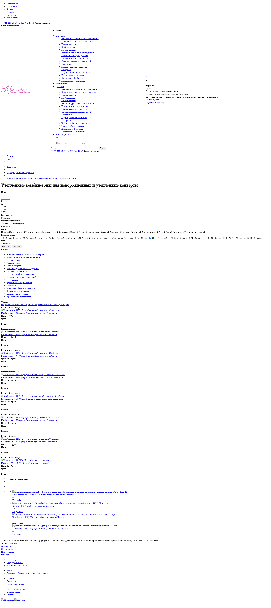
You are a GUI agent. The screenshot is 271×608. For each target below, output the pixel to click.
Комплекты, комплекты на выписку (78, 41)
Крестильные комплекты (73, 81)
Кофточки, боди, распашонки (75, 72)
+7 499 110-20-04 (9, 22)
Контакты (11, 570)
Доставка (11, 581)
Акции (10, 156)
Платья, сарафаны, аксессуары (76, 58)
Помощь (5, 554)
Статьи (10, 594)
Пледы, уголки (68, 44)
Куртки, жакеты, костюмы (74, 66)
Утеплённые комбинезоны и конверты (80, 38)
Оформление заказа (16, 589)
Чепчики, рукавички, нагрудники (77, 52)
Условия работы (14, 559)
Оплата (10, 578)
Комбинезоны (68, 47)
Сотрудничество (15, 562)
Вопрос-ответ (13, 592)
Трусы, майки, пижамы (72, 75)
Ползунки (66, 69)
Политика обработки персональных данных (28, 573)
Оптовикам (6, 546)
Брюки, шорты (68, 49)
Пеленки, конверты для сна (74, 55)
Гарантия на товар (15, 584)
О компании (7, 549)
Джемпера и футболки (72, 78)
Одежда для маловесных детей (76, 61)
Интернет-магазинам (17, 565)
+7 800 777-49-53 (26, 22)
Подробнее (17, 500)
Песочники (66, 64)
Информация (7, 551)
